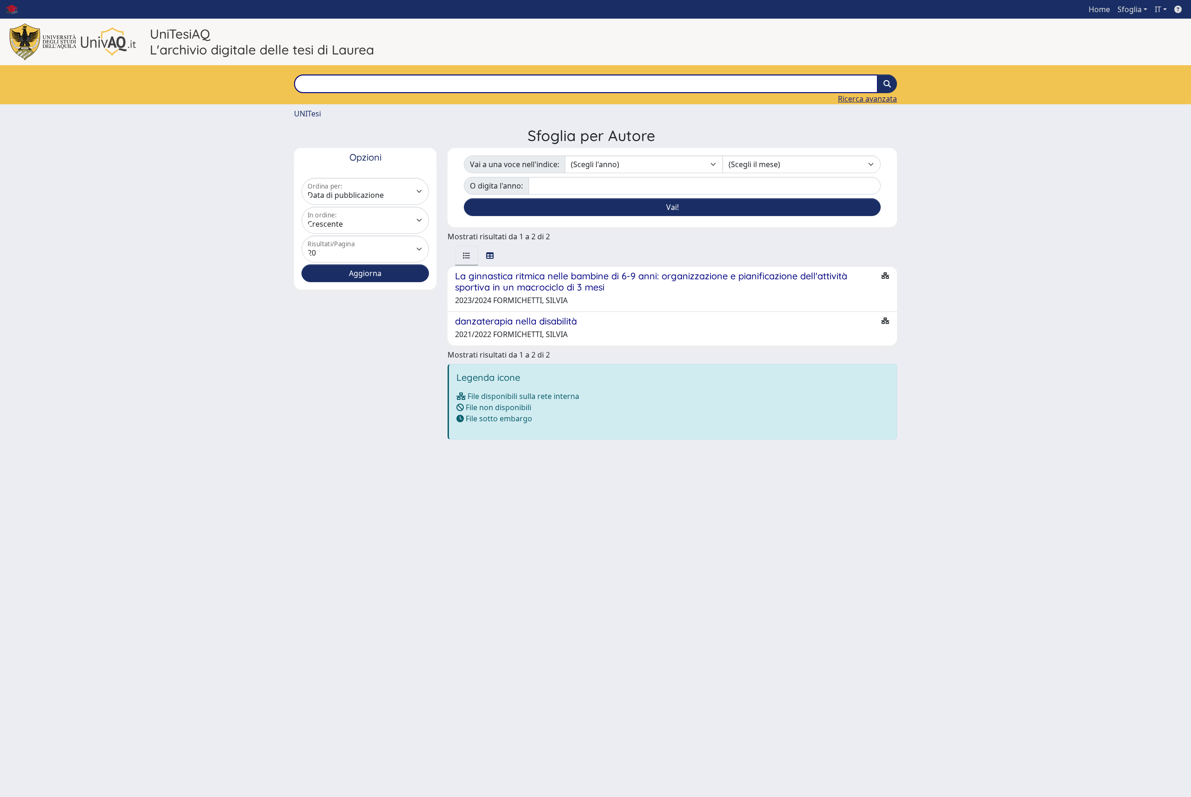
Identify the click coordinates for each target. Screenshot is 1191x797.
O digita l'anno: (496, 186)
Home (1099, 9)
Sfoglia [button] (1129, 9)
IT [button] (1158, 9)
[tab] (466, 255)
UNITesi (307, 113)
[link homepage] (15, 9)
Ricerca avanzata (867, 99)
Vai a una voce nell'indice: (514, 164)
